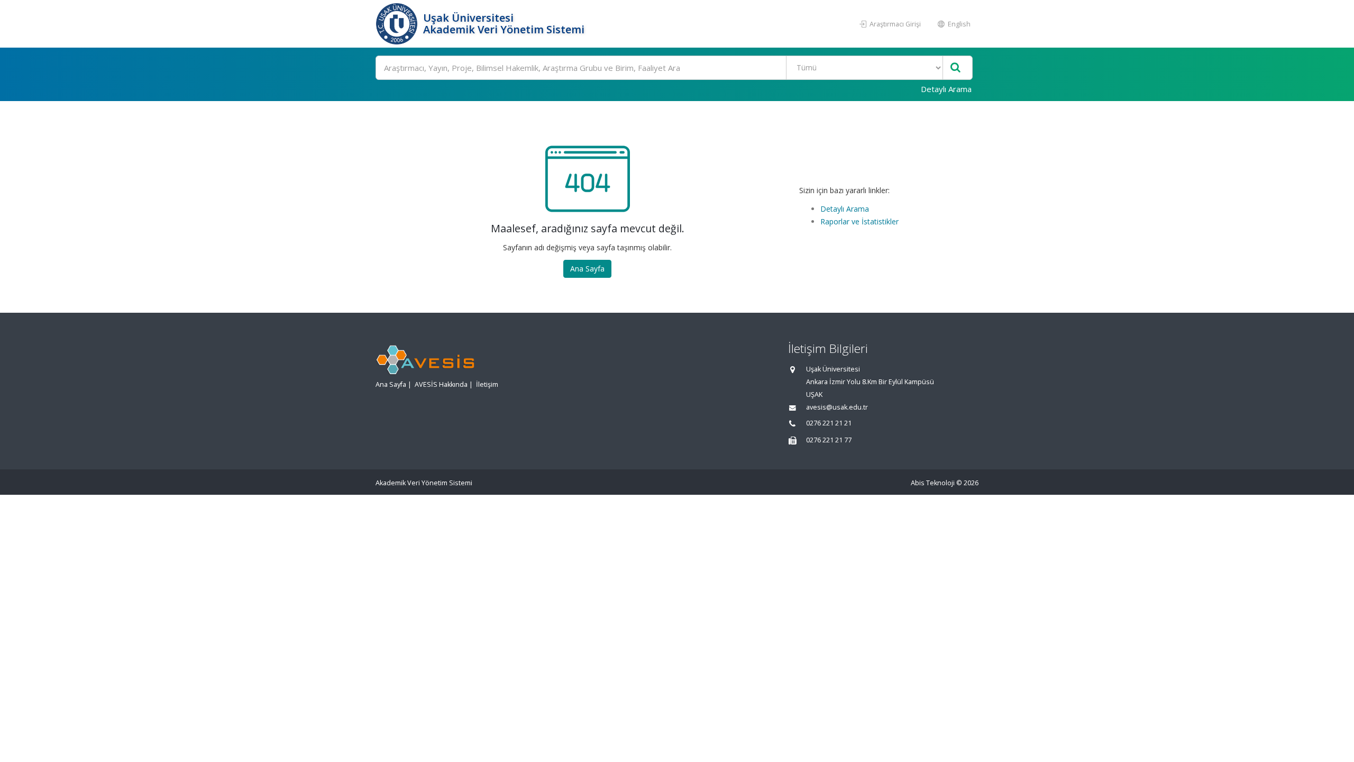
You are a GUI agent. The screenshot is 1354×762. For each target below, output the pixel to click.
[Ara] (955, 68)
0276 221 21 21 (829, 423)
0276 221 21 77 (829, 440)
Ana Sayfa (587, 269)
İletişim (487, 384)
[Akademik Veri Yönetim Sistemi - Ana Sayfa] (398, 24)
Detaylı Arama (946, 89)
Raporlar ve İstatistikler (859, 221)
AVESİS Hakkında (441, 384)
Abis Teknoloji (933, 482)
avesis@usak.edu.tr (837, 407)
